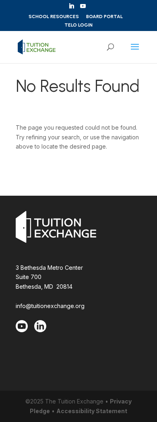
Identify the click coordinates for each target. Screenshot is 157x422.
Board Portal (104, 16)
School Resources (54, 16)
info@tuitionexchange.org (50, 305)
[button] (134, 52)
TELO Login (78, 25)
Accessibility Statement (91, 411)
